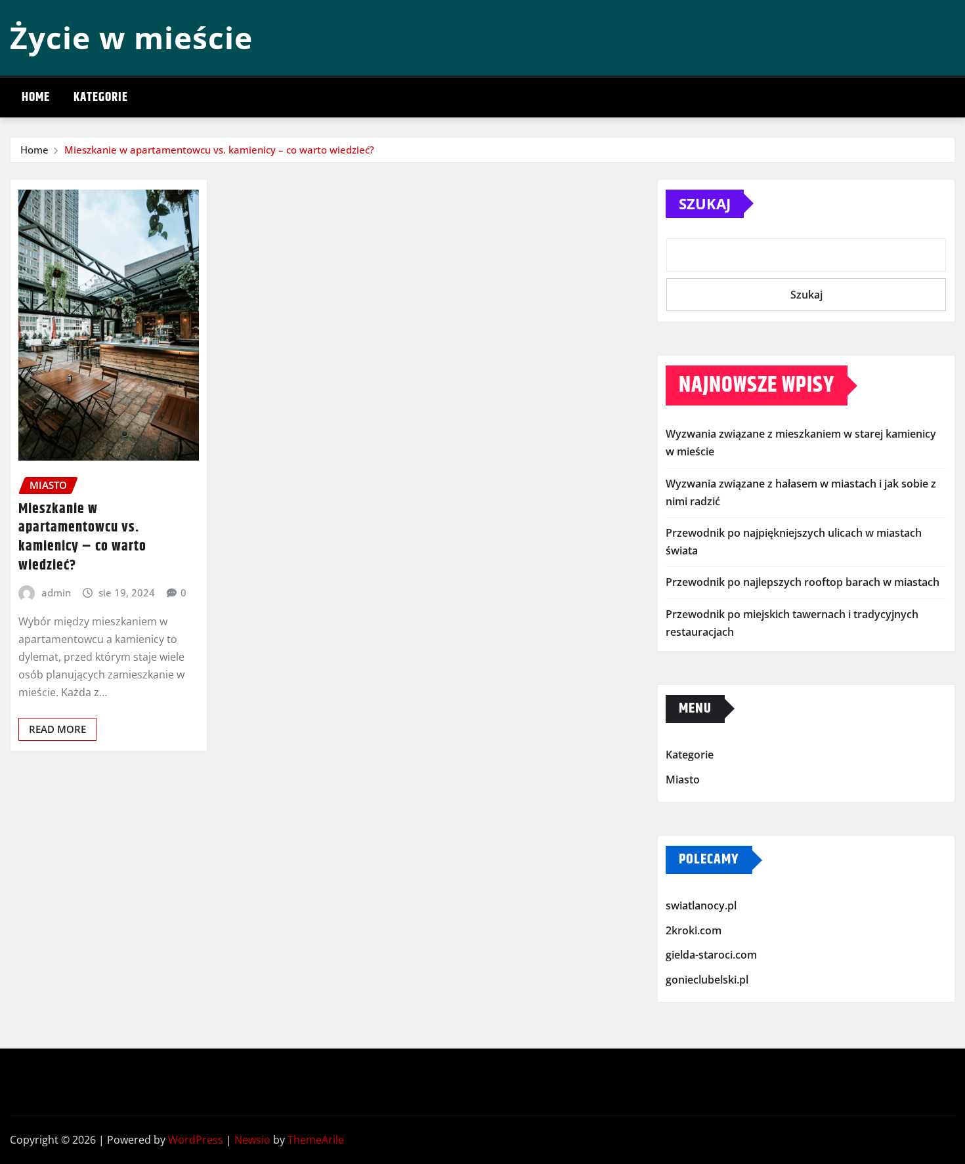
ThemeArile (316, 1140)
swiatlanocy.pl (701, 905)
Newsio (252, 1140)
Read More (57, 729)
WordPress (195, 1140)
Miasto (683, 779)
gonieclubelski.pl (707, 979)
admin (56, 592)
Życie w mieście (131, 37)
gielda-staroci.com (711, 954)
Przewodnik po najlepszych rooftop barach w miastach (802, 582)
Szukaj (705, 203)
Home (36, 97)
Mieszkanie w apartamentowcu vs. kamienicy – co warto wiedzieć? (219, 149)
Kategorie (101, 97)
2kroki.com (693, 930)
